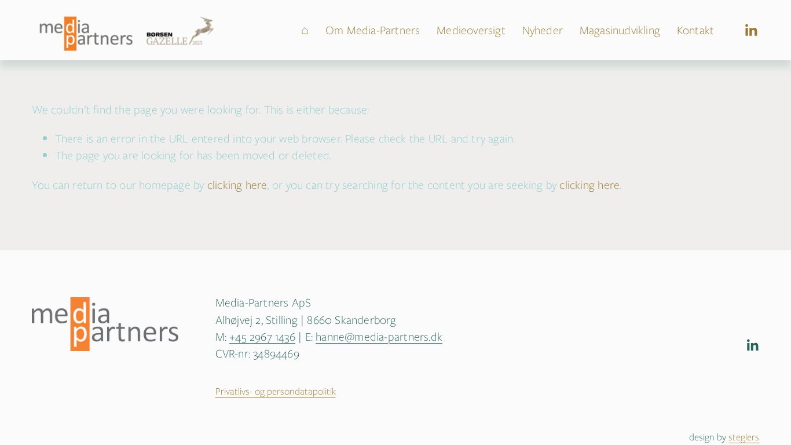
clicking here (237, 185)
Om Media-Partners (372, 30)
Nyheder (542, 30)
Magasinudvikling (620, 30)
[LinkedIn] (750, 30)
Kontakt (695, 30)
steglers (743, 437)
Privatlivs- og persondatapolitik (275, 391)
